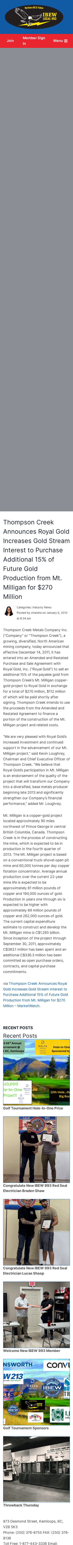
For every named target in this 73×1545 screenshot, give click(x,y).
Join (10, 41)
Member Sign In (34, 41)
